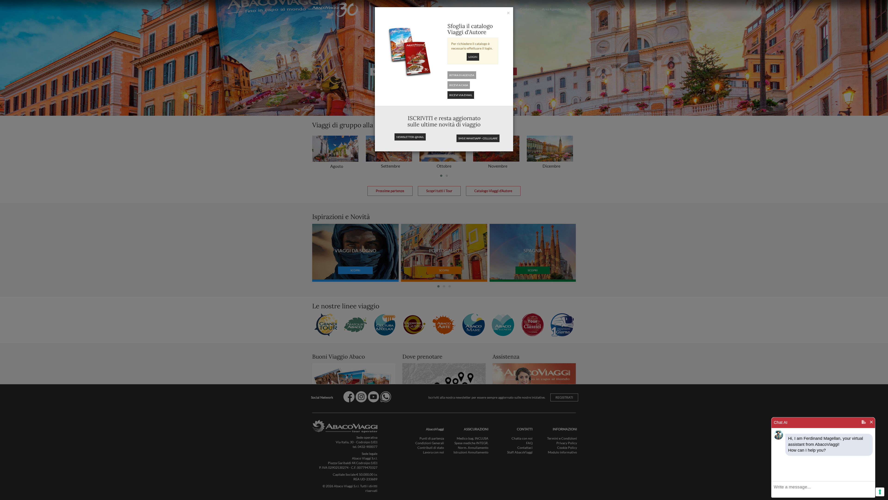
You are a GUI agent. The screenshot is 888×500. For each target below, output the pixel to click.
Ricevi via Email (460, 95)
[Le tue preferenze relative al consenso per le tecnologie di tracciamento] (880, 492)
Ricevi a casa (458, 85)
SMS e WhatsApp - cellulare (478, 138)
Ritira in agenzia (461, 75)
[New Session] (864, 423)
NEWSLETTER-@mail (410, 137)
